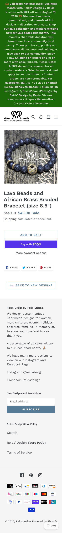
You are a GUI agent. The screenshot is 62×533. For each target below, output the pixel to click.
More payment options (31, 253)
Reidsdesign (23, 521)
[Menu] (56, 116)
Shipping (10, 219)
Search (12, 432)
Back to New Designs (34, 285)
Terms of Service (19, 452)
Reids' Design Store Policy (26, 442)
